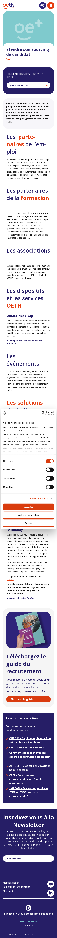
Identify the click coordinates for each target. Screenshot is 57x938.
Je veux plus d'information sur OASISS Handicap (25, 342)
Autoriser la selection (28, 515)
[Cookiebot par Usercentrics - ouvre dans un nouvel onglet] (42, 413)
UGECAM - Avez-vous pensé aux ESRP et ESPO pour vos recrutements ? (28, 792)
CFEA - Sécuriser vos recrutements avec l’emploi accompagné (26, 779)
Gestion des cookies (40, 935)
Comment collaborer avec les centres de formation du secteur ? (29, 756)
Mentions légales (12, 882)
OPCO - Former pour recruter (27, 747)
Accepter (28, 507)
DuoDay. (10, 579)
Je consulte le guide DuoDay (20, 598)
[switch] (50, 470)
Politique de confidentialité (16, 886)
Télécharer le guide (21, 699)
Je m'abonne (13, 858)
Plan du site (9, 891)
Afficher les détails (39, 498)
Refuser (28, 523)
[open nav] (50, 5)
